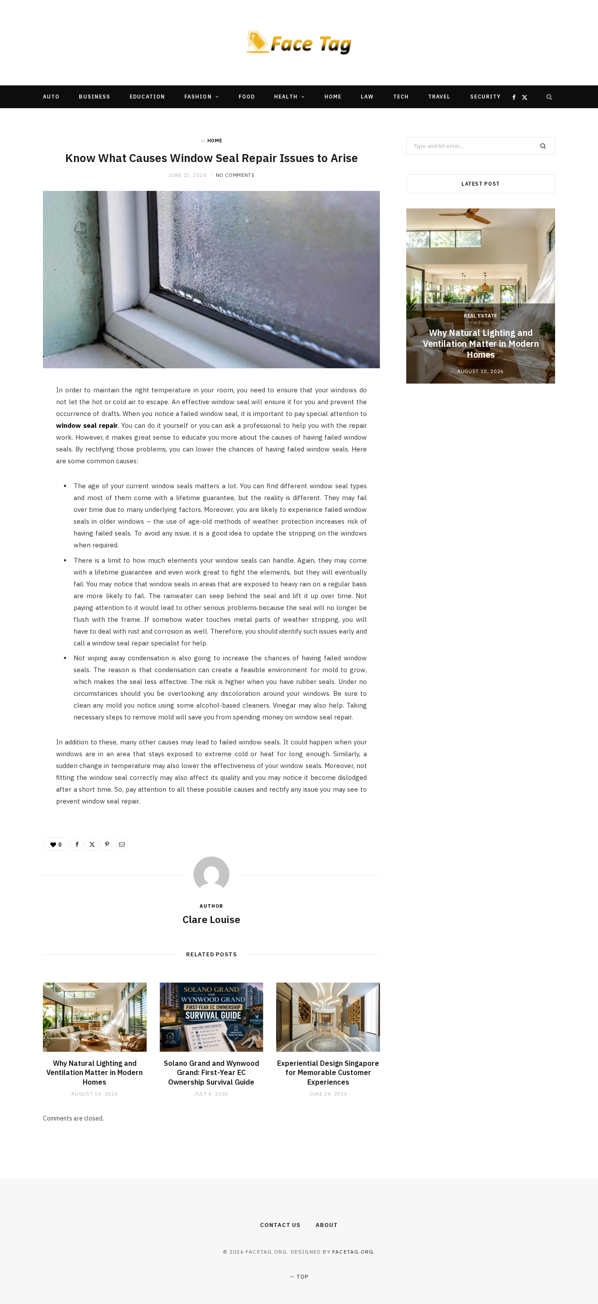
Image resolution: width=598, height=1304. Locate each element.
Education (147, 96)
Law (367, 96)
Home (332, 96)
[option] (480, 296)
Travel (439, 96)
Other (272, 119)
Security (485, 96)
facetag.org (352, 1251)
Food (247, 96)
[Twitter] (22, 441)
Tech (401, 96)
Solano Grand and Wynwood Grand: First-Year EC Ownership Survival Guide (211, 1072)
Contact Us (280, 1225)
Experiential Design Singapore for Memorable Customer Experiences (328, 1072)
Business (94, 96)
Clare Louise (211, 919)
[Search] (549, 96)
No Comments (235, 175)
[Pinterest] (22, 464)
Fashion (198, 96)
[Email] (22, 486)
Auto (51, 96)
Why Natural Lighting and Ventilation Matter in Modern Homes (94, 1072)
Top (301, 1276)
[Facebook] (22, 419)
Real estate (480, 316)
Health (285, 96)
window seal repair (87, 425)
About (327, 1225)
